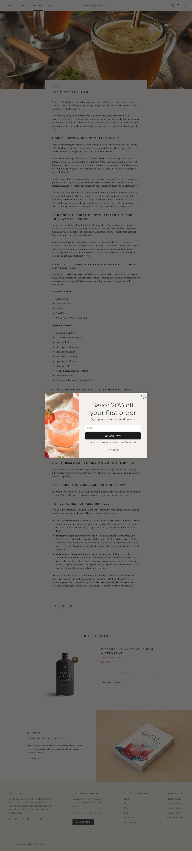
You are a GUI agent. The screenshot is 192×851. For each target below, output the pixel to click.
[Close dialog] (143, 396)
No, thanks (113, 450)
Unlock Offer (113, 436)
